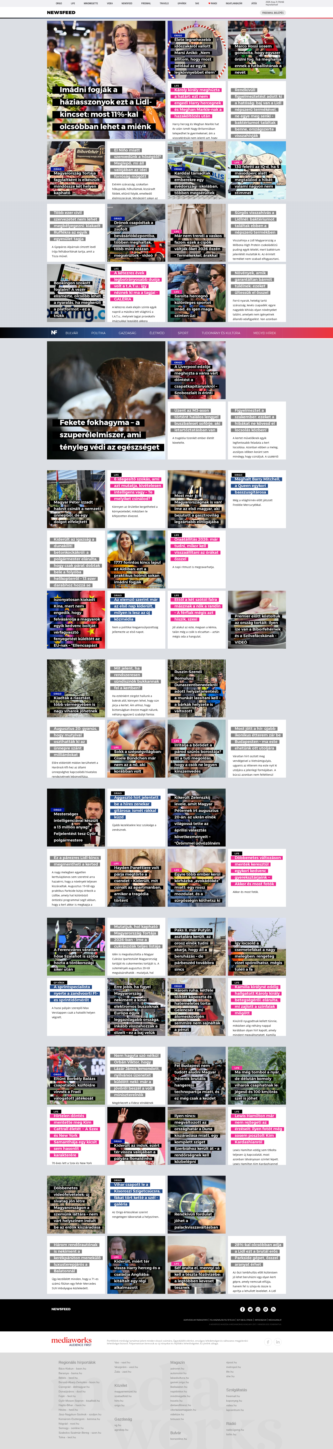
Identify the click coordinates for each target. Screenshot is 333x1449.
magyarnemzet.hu (125, 1391)
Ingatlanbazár (234, 3)
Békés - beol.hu (68, 1377)
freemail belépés (273, 12)
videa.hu (231, 1405)
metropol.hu (233, 1367)
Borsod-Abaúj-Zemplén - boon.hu (79, 1382)
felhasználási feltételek (222, 1320)
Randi (214, 3)
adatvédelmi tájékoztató (195, 1320)
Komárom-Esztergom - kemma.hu (79, 1419)
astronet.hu (177, 1368)
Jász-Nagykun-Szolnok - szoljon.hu (80, 1414)
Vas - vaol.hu (122, 1362)
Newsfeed (127, 3)
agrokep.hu (121, 1429)
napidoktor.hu (178, 1391)
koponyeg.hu (234, 1400)
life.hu (230, 1371)
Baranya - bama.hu (70, 1373)
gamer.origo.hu (179, 1382)
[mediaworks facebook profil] (268, 1342)
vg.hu (117, 1425)
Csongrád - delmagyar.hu (74, 1386)
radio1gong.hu (235, 1429)
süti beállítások (244, 1320)
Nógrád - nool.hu (69, 1423)
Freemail (146, 3)
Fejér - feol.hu (67, 1396)
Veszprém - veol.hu (126, 1367)
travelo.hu (176, 1400)
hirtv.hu (118, 1400)
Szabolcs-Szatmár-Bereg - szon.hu (80, 1432)
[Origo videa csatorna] (265, 1309)
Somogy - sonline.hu (71, 1428)
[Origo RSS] (273, 1309)
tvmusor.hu (177, 1419)
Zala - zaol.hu (122, 1371)
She (197, 3)
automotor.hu (178, 1373)
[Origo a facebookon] (242, 1309)
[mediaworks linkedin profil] (278, 1342)
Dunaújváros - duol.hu (72, 1391)
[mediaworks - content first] (71, 1342)
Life (73, 3)
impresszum (260, 1320)
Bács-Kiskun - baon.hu (72, 1368)
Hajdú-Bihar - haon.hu (72, 1405)
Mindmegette (91, 3)
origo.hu (119, 1405)
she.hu (230, 1376)
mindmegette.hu (180, 1396)
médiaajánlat (275, 1320)
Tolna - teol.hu (67, 1437)
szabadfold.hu (123, 1396)
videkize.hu (177, 1414)
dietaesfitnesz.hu (180, 1405)
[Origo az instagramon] (258, 1309)
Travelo (164, 3)
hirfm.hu (231, 1434)
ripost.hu (231, 1362)
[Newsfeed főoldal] (61, 1309)
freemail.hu (233, 1396)
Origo (59, 3)
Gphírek (182, 3)
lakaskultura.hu (179, 1377)
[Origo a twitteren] (250, 1309)
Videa (110, 3)
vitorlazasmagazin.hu (183, 1409)
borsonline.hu (178, 1438)
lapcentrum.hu (235, 1409)
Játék (254, 3)
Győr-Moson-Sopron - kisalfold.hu (79, 1400)
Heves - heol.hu (68, 1409)
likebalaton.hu (178, 1386)
